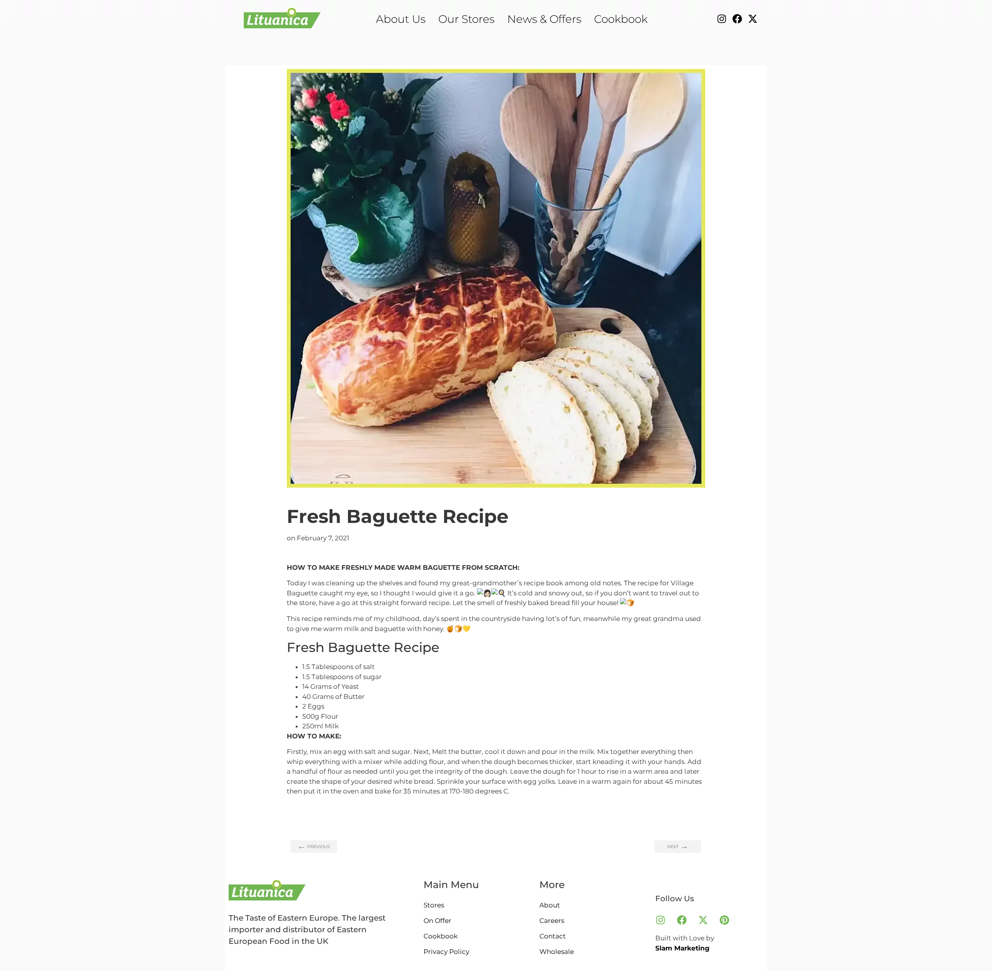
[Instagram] (722, 19)
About (549, 905)
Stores (434, 905)
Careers (551, 920)
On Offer (437, 920)
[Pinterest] (724, 920)
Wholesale (556, 951)
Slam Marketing (682, 948)
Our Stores (466, 19)
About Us (400, 19)
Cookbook (621, 19)
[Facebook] (737, 19)
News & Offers (544, 19)
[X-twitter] (753, 19)
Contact (552, 936)
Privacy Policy (446, 951)
